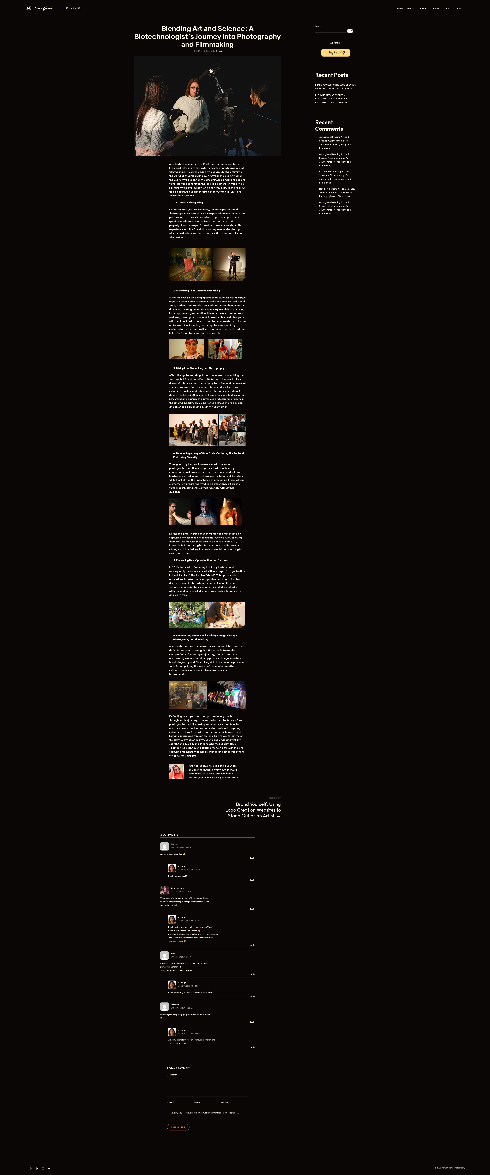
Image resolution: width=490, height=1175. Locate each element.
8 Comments (209, 51)
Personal (220, 51)
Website (224, 1102)
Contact (459, 8)
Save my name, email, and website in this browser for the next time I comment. (205, 1112)
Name (170, 1102)
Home (399, 8)
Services (422, 8)
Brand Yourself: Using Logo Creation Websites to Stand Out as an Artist (253, 809)
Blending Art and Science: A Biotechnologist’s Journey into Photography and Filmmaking (332, 98)
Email (197, 1102)
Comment (172, 1074)
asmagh (182, 866)
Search (318, 26)
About (447, 8)
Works (410, 8)
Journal (435, 8)
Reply (252, 858)
